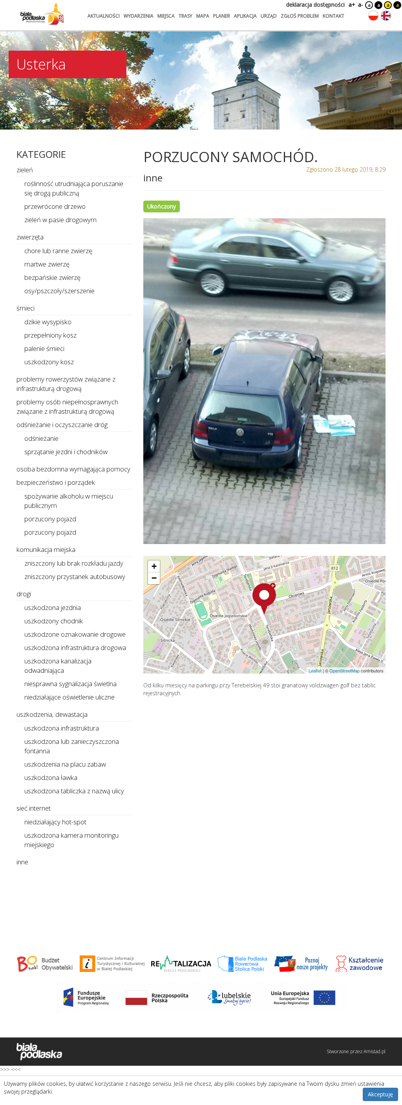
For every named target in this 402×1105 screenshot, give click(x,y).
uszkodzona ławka (50, 777)
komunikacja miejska (45, 549)
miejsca (166, 16)
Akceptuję (380, 1094)
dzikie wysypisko (47, 321)
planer (221, 16)
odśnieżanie (41, 438)
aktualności (104, 16)
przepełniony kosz (50, 335)
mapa (202, 16)
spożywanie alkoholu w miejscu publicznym (68, 500)
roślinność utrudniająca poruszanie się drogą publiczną (73, 188)
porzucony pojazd (50, 518)
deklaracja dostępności (315, 4)
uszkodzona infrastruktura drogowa (75, 647)
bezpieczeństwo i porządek (55, 482)
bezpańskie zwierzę (52, 277)
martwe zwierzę (46, 263)
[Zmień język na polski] (373, 15)
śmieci (25, 307)
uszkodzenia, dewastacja (52, 714)
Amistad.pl (375, 1051)
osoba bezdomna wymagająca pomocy (73, 468)
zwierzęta (30, 236)
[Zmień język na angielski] (385, 15)
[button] (264, 599)
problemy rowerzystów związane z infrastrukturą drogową (65, 383)
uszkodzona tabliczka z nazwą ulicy (74, 790)
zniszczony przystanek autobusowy (74, 576)
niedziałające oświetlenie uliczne (69, 696)
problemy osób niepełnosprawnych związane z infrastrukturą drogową (67, 406)
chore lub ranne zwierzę (58, 250)
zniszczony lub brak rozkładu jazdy (73, 563)
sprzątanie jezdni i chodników (66, 451)
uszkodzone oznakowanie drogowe (75, 634)
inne (22, 861)
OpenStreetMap (344, 670)
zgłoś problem (300, 16)
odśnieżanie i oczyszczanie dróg (62, 424)
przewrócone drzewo (55, 206)
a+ (351, 4)
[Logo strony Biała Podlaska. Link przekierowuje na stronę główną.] (42, 13)
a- (360, 4)
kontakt (333, 16)
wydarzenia (138, 16)
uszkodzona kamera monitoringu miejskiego (71, 840)
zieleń (24, 169)
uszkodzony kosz (49, 361)
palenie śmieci (44, 348)
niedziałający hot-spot (55, 821)
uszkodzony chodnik (53, 620)
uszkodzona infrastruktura (61, 727)
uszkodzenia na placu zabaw (65, 764)
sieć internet (33, 808)
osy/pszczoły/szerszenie (59, 290)
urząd (269, 16)
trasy (185, 16)
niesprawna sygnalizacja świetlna (70, 683)
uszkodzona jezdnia (52, 607)
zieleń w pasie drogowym (60, 219)
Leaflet (315, 670)
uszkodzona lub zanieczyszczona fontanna (71, 746)
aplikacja (245, 16)
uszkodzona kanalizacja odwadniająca (57, 665)
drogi (23, 593)
